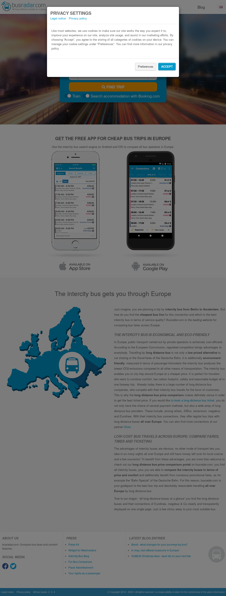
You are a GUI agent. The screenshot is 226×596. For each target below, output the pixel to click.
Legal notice (58, 18)
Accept (167, 66)
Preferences (145, 66)
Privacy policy (78, 18)
